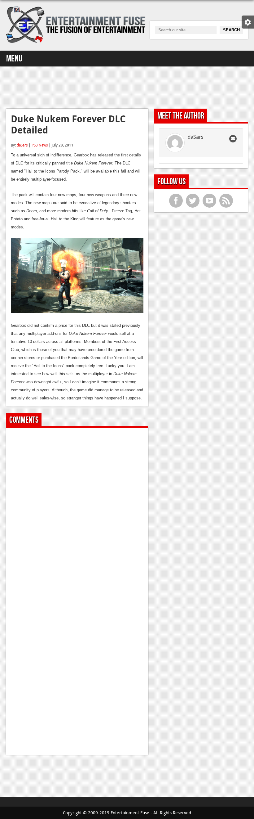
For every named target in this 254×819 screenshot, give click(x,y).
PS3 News (40, 144)
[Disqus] (77, 509)
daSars (22, 144)
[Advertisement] (127, 87)
